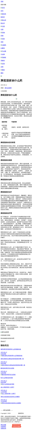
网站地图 (3, 425)
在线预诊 (3, 426)
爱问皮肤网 (8, 88)
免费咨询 (3, 428)
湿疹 (2, 1)
